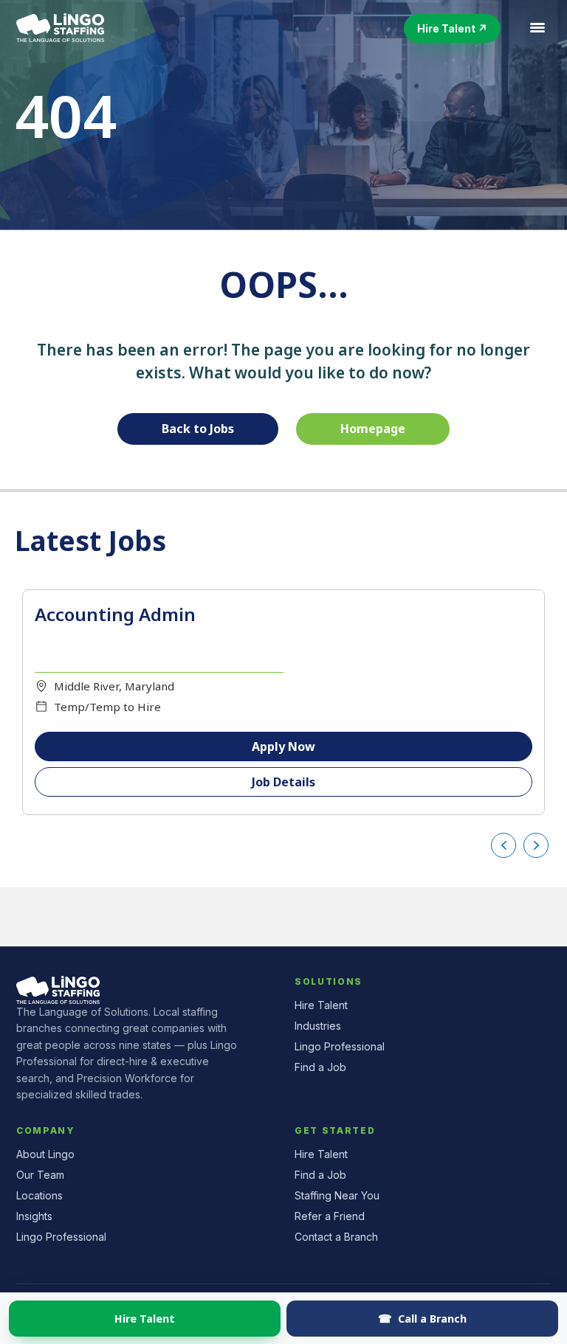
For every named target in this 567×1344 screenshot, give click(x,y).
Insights (34, 1216)
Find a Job (320, 1067)
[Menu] (537, 28)
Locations (39, 1195)
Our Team (40, 1174)
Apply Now (283, 746)
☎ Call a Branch (422, 1318)
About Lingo (45, 1154)
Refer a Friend (330, 1216)
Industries (318, 1025)
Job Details (283, 782)
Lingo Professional (340, 1046)
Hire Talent (144, 1318)
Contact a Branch (336, 1236)
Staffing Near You (337, 1195)
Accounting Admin (115, 614)
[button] (452, 28)
